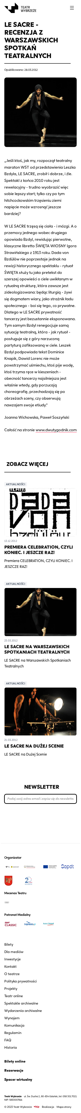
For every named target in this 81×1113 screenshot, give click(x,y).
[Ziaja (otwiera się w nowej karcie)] (12, 902)
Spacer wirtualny (18, 1079)
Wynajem (12, 1018)
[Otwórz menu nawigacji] (72, 8)
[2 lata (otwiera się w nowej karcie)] (31, 881)
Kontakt (10, 966)
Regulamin (12, 1033)
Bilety (8, 944)
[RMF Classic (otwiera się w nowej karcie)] (12, 924)
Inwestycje (12, 959)
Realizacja (48, 1106)
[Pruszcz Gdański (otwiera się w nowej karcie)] (12, 881)
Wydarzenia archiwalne (23, 1011)
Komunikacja (14, 1025)
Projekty (10, 989)
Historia (10, 1047)
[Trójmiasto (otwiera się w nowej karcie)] (31, 924)
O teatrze (12, 974)
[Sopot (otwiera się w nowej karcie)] (69, 867)
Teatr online (13, 996)
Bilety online (14, 1061)
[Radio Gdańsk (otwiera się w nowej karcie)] (50, 924)
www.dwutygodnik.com (56, 430)
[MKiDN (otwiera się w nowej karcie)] (31, 867)
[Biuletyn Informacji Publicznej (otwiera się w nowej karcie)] (36, 1107)
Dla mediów (13, 952)
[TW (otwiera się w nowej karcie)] (12, 867)
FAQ (7, 1040)
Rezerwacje (13, 1070)
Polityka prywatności (20, 981)
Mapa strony (64, 1106)
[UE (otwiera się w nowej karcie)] (50, 867)
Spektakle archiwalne (21, 1003)
